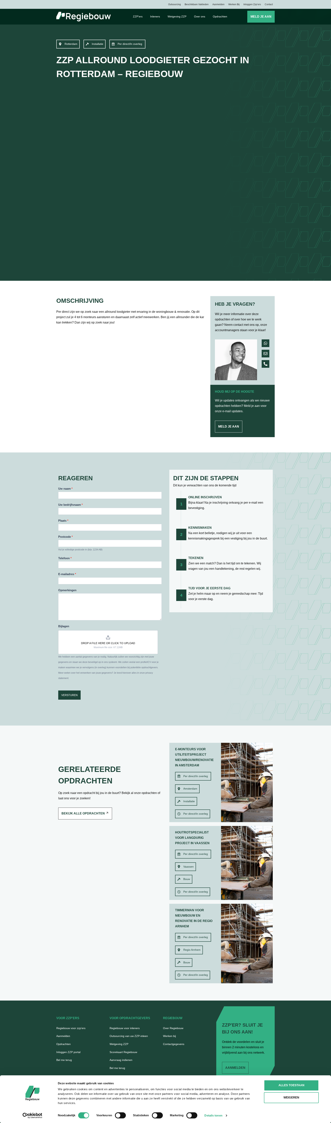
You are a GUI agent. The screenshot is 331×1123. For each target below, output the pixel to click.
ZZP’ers (138, 16)
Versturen (69, 695)
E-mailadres (67, 574)
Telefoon (65, 558)
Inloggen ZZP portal (68, 1052)
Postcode (65, 536)
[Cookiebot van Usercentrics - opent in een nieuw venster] (32, 1115)
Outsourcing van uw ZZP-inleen (129, 1036)
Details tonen (213, 1115)
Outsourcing (174, 4)
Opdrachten (220, 16)
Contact (269, 4)
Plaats (63, 520)
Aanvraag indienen (121, 1059)
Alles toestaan (291, 1085)
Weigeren (291, 1097)
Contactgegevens (173, 1044)
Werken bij (234, 4)
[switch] (120, 1115)
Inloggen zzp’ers (252, 4)
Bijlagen (63, 626)
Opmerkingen (67, 590)
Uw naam (65, 488)
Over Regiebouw (173, 1028)
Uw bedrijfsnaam (70, 504)
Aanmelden (218, 4)
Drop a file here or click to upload (108, 643)
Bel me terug (64, 1059)
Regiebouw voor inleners (125, 1028)
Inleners (155, 16)
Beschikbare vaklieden (197, 4)
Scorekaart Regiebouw (123, 1052)
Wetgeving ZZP (177, 16)
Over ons (199, 16)
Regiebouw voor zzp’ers (70, 1028)
